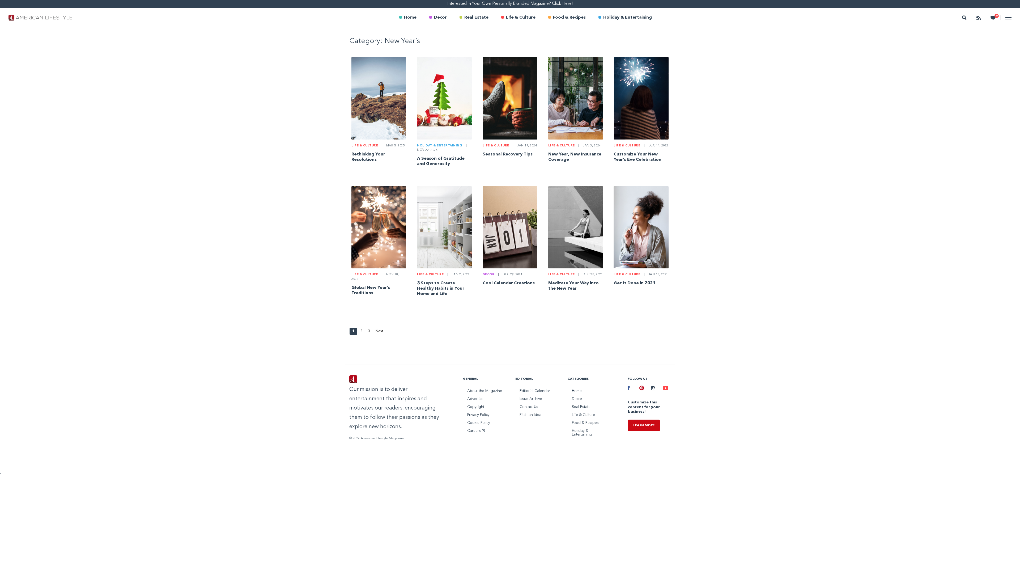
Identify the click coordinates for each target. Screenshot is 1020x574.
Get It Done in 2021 (634, 283)
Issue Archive (531, 399)
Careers (474, 431)
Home (410, 17)
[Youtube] (665, 389)
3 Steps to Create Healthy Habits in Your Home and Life (440, 288)
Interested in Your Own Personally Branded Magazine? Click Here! (510, 4)
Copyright (475, 407)
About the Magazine (484, 391)
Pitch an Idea (530, 415)
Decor (440, 17)
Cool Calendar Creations (509, 283)
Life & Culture (521, 17)
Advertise (475, 399)
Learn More (643, 425)
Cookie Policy (478, 423)
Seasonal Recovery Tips (508, 154)
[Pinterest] (641, 389)
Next (379, 331)
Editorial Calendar (535, 391)
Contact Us (529, 407)
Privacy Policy (478, 415)
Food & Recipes (569, 17)
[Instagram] (653, 389)
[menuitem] (408, 18)
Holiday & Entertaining (627, 17)
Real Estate (476, 17)
